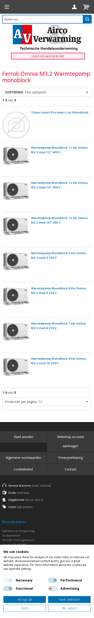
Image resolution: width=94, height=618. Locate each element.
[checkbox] (8, 580)
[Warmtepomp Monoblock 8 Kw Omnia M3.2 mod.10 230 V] (16, 371)
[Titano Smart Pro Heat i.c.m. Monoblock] (16, 125)
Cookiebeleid (23, 469)
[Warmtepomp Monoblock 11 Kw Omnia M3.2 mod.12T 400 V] (16, 160)
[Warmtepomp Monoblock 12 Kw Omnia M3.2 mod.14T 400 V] (16, 195)
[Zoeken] (87, 19)
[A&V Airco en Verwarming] (47, 37)
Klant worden (23, 437)
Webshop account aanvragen (70, 441)
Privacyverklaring (70, 457)
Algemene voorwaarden (23, 457)
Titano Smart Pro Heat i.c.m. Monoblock (60, 112)
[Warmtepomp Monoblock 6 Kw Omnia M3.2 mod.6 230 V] (16, 301)
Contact (70, 469)
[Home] (6, 6)
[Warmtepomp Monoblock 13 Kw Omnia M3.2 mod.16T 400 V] (16, 230)
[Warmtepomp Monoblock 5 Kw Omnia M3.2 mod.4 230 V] (16, 266)
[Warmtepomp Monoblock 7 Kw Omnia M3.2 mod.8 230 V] (16, 336)
